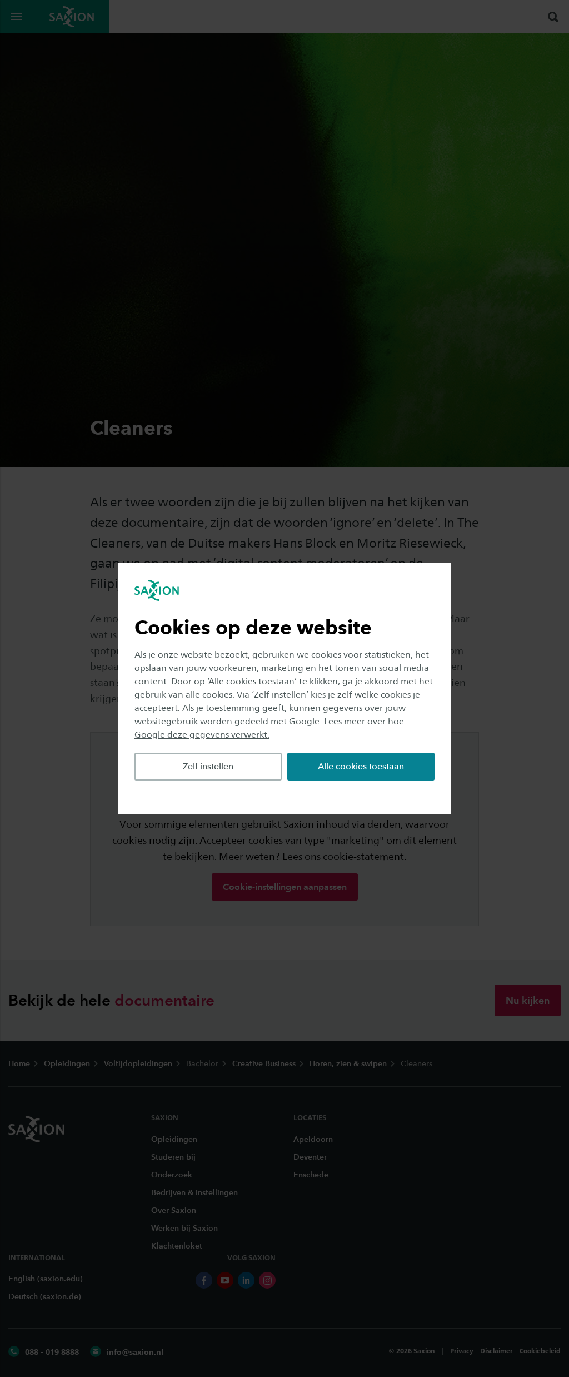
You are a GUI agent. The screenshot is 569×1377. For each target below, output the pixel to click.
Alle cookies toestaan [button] (361, 766)
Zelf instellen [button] (208, 766)
